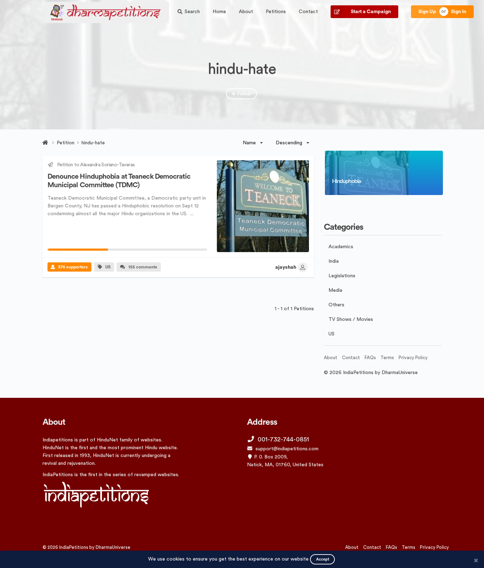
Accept (322, 559)
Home (219, 11)
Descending (289, 142)
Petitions (276, 11)
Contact (308, 11)
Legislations (341, 275)
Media (335, 290)
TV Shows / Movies (350, 319)
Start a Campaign (371, 11)
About (246, 11)
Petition (65, 142)
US (108, 267)
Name (249, 142)
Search (192, 11)
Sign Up (427, 11)
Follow (244, 94)
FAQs (370, 357)
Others (336, 304)
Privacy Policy (413, 357)
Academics (340, 246)
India (333, 261)
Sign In (458, 11)
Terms (387, 357)
